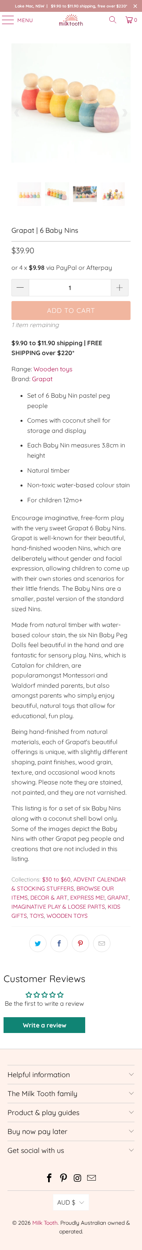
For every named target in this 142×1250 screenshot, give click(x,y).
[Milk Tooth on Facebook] (50, 1178)
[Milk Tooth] (71, 20)
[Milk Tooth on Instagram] (78, 1178)
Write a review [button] (44, 1025)
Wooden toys (53, 369)
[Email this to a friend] (101, 943)
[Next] (124, 112)
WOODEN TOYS (67, 915)
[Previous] (17, 112)
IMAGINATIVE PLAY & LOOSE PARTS (58, 906)
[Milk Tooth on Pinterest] (63, 1178)
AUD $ (66, 1202)
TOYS (37, 915)
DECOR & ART (48, 897)
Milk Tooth (45, 1222)
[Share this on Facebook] (59, 943)
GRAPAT (118, 897)
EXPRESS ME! (87, 897)
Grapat (42, 379)
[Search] (112, 20)
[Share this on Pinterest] (80, 943)
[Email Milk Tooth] (92, 1178)
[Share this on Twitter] (38, 943)
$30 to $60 (56, 879)
